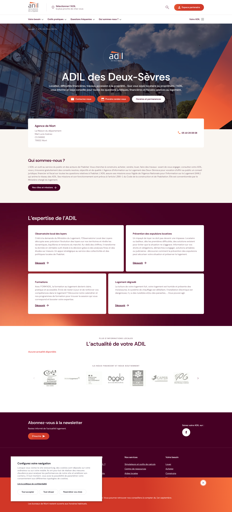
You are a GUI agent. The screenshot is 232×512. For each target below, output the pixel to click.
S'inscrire (36, 436)
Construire (171, 473)
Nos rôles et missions (42, 187)
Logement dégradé (125, 282)
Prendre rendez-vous (115, 99)
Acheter (169, 468)
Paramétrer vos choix (72, 492)
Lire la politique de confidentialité (32, 484)
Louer (168, 464)
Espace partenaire (191, 7)
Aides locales (131, 473)
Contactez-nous (83, 99)
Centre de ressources (135, 468)
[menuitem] (36, 19)
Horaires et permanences (148, 99)
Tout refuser (48, 492)
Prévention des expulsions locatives (152, 233)
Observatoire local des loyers (51, 233)
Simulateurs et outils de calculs (140, 464)
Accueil (31, 29)
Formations (41, 282)
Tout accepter (28, 492)
